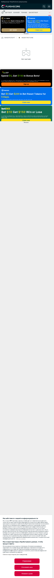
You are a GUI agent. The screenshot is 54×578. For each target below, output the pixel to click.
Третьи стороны (21, 539)
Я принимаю (27, 561)
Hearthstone (27, 38)
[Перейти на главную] (13, 6)
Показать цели (27, 573)
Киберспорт (9, 38)
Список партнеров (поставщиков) (15, 554)
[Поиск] (44, 7)
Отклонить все (27, 567)
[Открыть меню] (49, 7)
